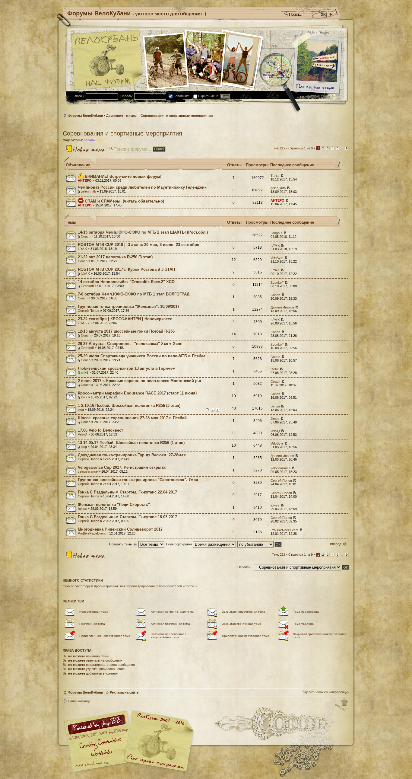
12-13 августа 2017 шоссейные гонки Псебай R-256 (126, 331)
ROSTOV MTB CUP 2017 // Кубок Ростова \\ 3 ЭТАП (126, 269)
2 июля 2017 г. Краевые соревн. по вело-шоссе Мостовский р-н (139, 380)
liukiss (82, 508)
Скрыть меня (207, 96)
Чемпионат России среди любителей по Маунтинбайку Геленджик (142, 187)
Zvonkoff (87, 286)
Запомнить (181, 96)
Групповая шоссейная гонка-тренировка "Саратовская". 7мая (138, 479)
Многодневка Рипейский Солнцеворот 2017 (120, 529)
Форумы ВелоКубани (85, 115)
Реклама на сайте (124, 692)
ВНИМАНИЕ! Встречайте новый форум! (123, 176)
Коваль (89, 140)
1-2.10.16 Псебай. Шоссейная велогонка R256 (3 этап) (129, 405)
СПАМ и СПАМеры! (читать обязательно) (124, 201)
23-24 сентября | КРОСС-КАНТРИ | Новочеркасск (125, 319)
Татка (275, 175)
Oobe (275, 369)
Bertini (275, 406)
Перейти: (244, 567)
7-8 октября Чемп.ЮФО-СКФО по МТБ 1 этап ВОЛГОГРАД (133, 294)
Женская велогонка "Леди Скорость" (114, 504)
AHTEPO (85, 180)
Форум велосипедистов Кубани (157, 742)
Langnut (276, 233)
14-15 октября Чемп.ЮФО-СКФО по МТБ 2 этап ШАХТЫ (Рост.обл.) (143, 232)
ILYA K (82, 249)
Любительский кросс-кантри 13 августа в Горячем (127, 368)
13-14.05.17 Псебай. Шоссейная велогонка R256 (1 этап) (131, 442)
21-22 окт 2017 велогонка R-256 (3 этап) (115, 257)
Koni (84, 397)
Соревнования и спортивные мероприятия (177, 115)
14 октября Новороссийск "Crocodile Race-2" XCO (126, 281)
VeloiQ (82, 434)
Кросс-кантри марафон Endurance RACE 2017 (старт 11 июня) (137, 393)
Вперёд (335, 544)
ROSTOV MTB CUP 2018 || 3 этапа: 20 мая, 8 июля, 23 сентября (138, 244)
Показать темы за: (123, 544)
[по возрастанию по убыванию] (259, 544)
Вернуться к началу (341, 705)
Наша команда (79, 701)
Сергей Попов (88, 310)
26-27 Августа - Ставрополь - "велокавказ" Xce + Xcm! (130, 343)
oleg (81, 409)
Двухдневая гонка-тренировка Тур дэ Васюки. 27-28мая (132, 455)
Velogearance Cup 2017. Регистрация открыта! (122, 467)
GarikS (83, 372)
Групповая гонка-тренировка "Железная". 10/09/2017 (128, 306)
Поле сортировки (179, 544)
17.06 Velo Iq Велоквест (100, 430)
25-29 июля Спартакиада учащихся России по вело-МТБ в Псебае (141, 356)
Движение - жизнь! (122, 115)
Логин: (79, 96)
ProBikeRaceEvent (92, 533)
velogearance (88, 471)
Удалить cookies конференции (326, 692)
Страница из (300, 148)
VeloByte (277, 258)
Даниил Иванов (282, 307)
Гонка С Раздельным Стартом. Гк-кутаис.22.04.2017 (127, 492)
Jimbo (275, 418)
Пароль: (126, 96)
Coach (85, 236)
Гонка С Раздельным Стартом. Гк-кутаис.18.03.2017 (127, 517)
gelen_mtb (88, 191)
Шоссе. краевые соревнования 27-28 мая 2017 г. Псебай (132, 418)
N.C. (100, 140)
